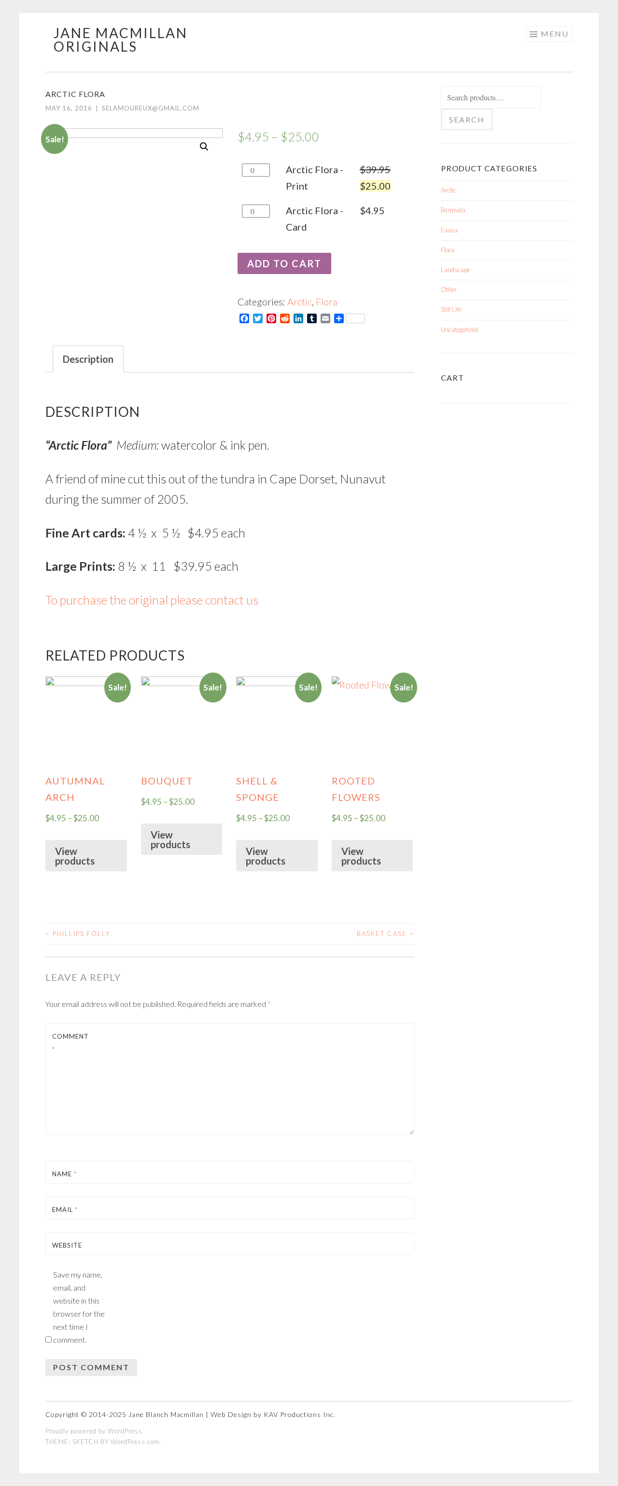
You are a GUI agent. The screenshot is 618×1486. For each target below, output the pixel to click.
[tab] (88, 358)
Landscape (455, 270)
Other (449, 289)
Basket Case (385, 933)
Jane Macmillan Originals (121, 40)
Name (64, 1174)
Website (67, 1245)
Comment (70, 1042)
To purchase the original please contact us (151, 599)
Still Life (451, 309)
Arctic (299, 301)
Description (88, 359)
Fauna (449, 230)
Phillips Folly (77, 933)
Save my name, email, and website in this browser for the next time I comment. (79, 1307)
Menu (555, 33)
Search (467, 119)
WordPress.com (135, 1441)
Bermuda (453, 210)
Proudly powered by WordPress (93, 1431)
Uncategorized (459, 329)
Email (65, 1209)
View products (75, 856)
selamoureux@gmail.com (150, 108)
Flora (326, 301)
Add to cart (284, 263)
